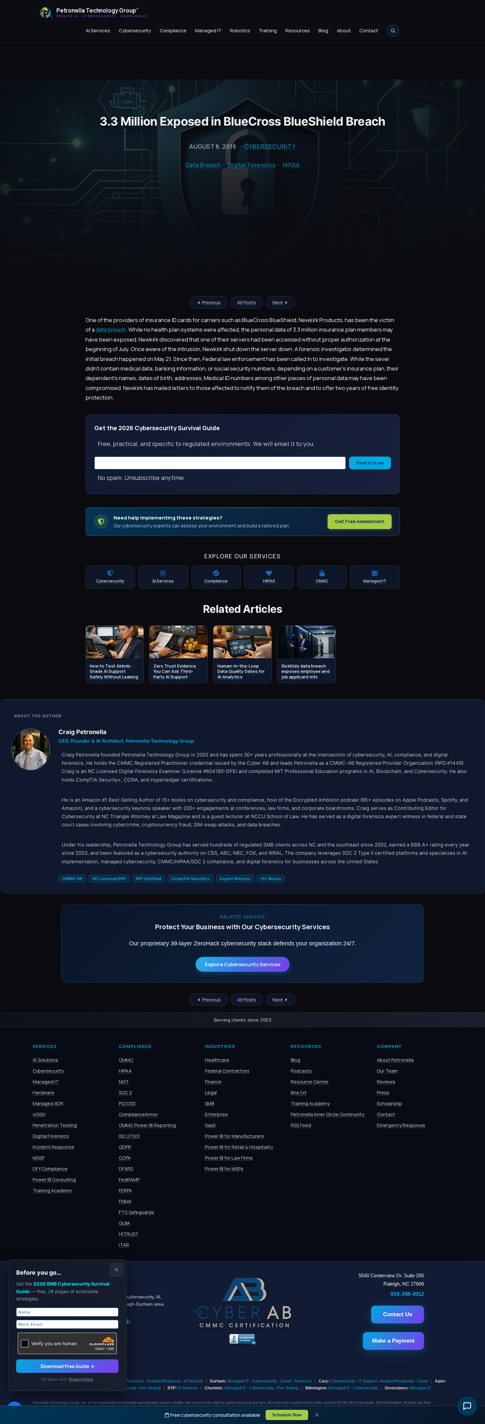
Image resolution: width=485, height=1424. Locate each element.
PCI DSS (127, 1103)
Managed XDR (48, 1103)
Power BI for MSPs (224, 1169)
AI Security (193, 1381)
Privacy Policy (81, 1379)
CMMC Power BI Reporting (147, 1125)
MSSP (39, 1158)
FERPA (125, 1190)
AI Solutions (45, 1060)
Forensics (135, 1381)
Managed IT (208, 30)
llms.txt (299, 1092)
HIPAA (291, 165)
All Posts (246, 302)
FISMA (125, 1201)
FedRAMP (129, 1179)
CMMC (126, 1060)
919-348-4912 (407, 1294)
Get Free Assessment (359, 521)
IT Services (188, 1388)
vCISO (39, 1114)
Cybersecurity (135, 30)
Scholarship (389, 1103)
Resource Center (310, 1082)
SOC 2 (125, 1092)
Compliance (173, 30)
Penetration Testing (55, 1125)
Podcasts (301, 1071)
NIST (124, 1082)
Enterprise (216, 1114)
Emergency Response (401, 1125)
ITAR (124, 1245)
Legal (211, 1092)
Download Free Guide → (67, 1366)
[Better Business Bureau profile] (242, 1344)
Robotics (240, 30)
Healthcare (217, 1060)
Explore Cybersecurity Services (242, 964)
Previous (211, 302)
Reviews (386, 1082)
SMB (209, 1103)
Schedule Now (287, 1414)
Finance (213, 1082)
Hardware (43, 1092)
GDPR (125, 1147)
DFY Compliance (50, 1169)
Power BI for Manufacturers (234, 1136)
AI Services (98, 30)
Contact (368, 30)
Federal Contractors (227, 1071)
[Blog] (128, 1321)
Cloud (285, 1381)
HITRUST (129, 1234)
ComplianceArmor (138, 1114)
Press (383, 1092)
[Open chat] (467, 1406)
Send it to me (370, 462)
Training (268, 30)
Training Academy (52, 1190)
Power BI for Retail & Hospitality (239, 1147)
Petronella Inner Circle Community (327, 1114)
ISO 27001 (129, 1136)
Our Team (387, 1071)
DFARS (126, 1169)
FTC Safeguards (136, 1212)
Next (278, 302)
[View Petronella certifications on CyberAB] (242, 1325)
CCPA (125, 1158)
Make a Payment (393, 1341)
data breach (111, 329)
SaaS (210, 1125)
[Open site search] (393, 30)
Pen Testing (150, 1388)
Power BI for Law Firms (229, 1158)
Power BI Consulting (54, 1179)
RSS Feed (301, 1125)
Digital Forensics (252, 165)
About (344, 30)
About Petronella (395, 1060)
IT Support (367, 1381)
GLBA (124, 1223)
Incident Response (53, 1147)
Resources (297, 30)
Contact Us (397, 1314)
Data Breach (203, 165)
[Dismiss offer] (116, 1269)
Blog (323, 30)
